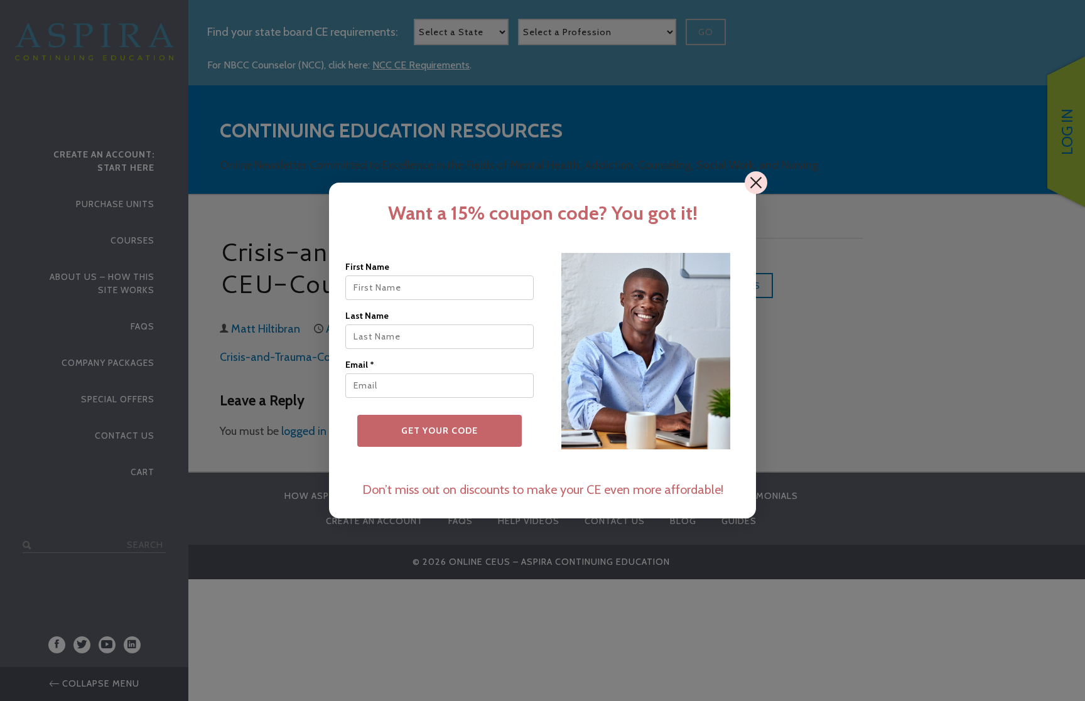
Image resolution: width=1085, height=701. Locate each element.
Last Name (367, 315)
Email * (359, 364)
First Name (367, 266)
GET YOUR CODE (439, 430)
